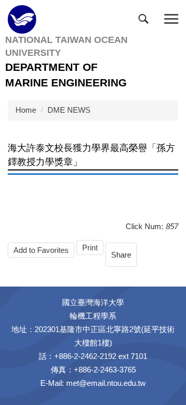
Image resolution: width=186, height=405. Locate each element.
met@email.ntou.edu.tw (106, 383)
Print (90, 247)
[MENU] (171, 19)
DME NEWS (69, 110)
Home (26, 110)
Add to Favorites (41, 250)
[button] (145, 21)
